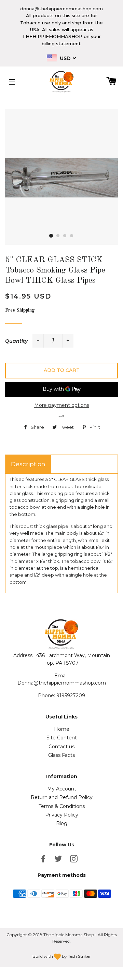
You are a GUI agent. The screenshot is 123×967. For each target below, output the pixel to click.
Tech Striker (79, 956)
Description (28, 464)
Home (61, 729)
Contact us (61, 747)
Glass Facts (61, 755)
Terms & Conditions (62, 806)
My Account (61, 789)
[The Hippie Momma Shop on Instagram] (74, 860)
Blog (61, 823)
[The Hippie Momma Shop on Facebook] (43, 860)
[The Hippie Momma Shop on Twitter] (59, 860)
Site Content (61, 738)
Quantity (16, 341)
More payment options (61, 405)
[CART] (108, 82)
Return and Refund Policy (62, 797)
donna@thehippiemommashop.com (61, 8)
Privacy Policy (61, 815)
